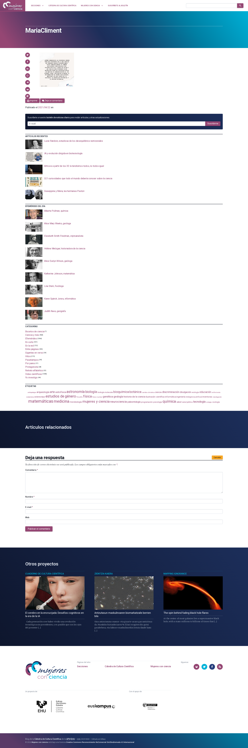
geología (118, 396)
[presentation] (124, 144)
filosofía (79, 397)
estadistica (30, 397)
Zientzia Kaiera (103, 573)
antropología (32, 392)
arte (52, 392)
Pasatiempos (32, 359)
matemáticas (40, 401)
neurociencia (118, 401)
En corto (29, 342)
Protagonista (31, 367)
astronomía (76, 392)
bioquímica (121, 392)
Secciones (82, 666)
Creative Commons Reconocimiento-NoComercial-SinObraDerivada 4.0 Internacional (100, 742)
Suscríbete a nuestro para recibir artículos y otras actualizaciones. (69, 117)
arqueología (43, 392)
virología (209, 402)
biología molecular (105, 392)
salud (179, 402)
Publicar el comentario (39, 528)
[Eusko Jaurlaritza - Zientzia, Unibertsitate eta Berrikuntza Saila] (150, 707)
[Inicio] (12, 5)
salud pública (187, 402)
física (87, 396)
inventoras (207, 397)
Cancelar (217, 458)
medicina (61, 401)
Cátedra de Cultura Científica (119, 666)
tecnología (199, 401)
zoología (216, 402)
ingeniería (180, 397)
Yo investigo (31, 377)
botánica (135, 392)
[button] (27, 55)
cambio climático (148, 392)
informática (170, 397)
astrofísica (60, 392)
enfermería (216, 392)
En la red (29, 345)
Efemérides (31, 338)
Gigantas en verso (34, 352)
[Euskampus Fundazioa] (101, 706)
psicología (157, 402)
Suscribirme (212, 123)
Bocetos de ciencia (34, 331)
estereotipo (39, 397)
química (169, 401)
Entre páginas (32, 349)
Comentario (31, 470)
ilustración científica (155, 397)
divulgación (185, 392)
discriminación (170, 392)
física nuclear (97, 397)
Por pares (30, 363)
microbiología (76, 402)
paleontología (134, 402)
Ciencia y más (32, 335)
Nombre (29, 497)
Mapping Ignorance (175, 573)
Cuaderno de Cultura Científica (44, 573)
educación (205, 391)
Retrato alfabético (34, 370)
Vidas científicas (33, 374)
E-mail (29, 507)
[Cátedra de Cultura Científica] (52, 707)
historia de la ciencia (134, 396)
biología (91, 392)
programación (147, 402)
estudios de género (61, 396)
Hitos (28, 356)
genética (108, 396)
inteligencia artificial (194, 397)
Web (27, 517)
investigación (217, 397)
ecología (195, 392)
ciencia (158, 392)
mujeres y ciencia (96, 401)
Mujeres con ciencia (161, 666)
